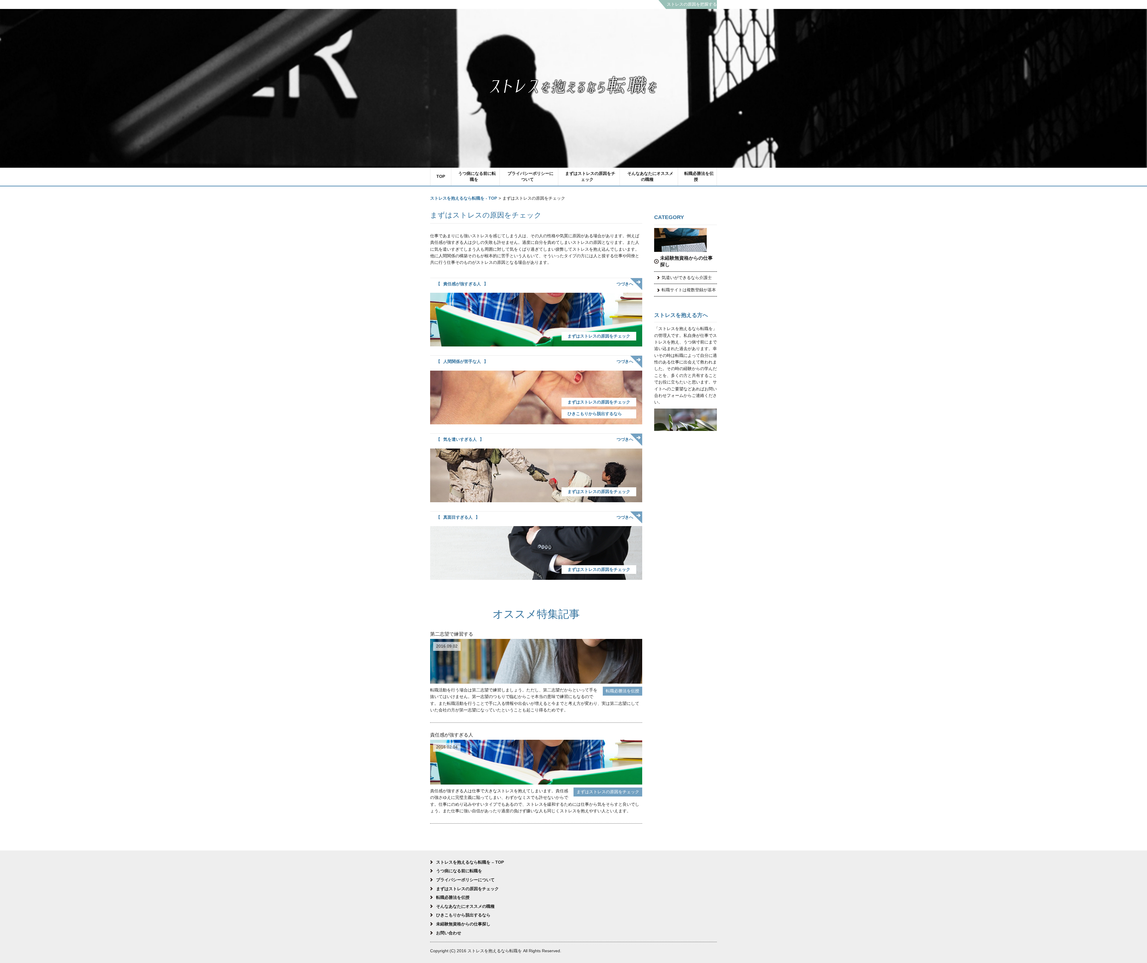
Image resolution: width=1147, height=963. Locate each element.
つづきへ (625, 283)
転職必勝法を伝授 (699, 176)
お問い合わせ (448, 932)
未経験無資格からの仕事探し (686, 261)
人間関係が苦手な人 (462, 361)
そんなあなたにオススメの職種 (650, 176)
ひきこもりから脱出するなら (595, 413)
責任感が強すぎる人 (462, 283)
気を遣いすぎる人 (460, 439)
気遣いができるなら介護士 (687, 277)
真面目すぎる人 (458, 517)
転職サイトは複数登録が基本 (689, 289)
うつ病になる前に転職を (477, 176)
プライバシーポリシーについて (530, 176)
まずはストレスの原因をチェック (590, 176)
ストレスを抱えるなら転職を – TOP (470, 862)
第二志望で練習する (451, 634)
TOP (440, 176)
